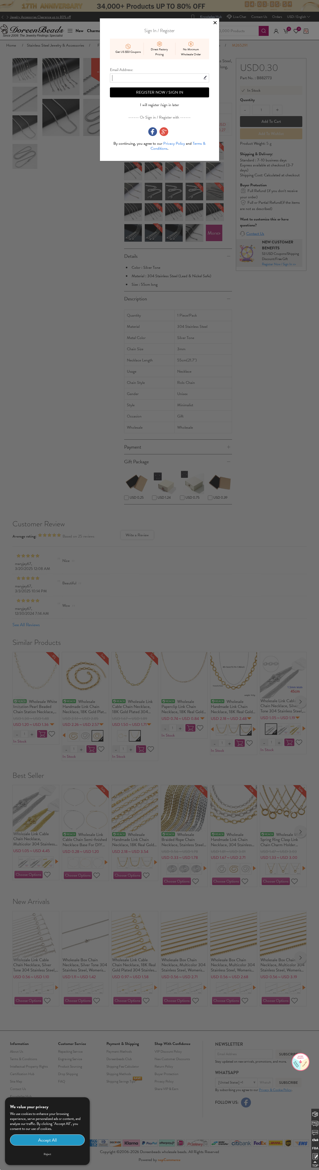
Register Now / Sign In (159, 92)
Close (215, 22)
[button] (315, 1156)
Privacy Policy (174, 143)
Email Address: (121, 70)
